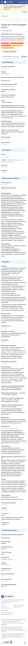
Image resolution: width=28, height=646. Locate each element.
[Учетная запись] (25, 2)
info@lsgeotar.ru (5, 610)
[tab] (10, 56)
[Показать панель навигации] (2, 2)
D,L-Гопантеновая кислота (8, 86)
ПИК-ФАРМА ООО (5, 73)
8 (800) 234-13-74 (5, 606)
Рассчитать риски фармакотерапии (9, 428)
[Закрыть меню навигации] (25, 643)
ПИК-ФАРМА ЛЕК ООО (7, 559)
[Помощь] (23, 2)
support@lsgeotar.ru (5, 614)
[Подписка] (20, 2)
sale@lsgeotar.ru (17, 606)
